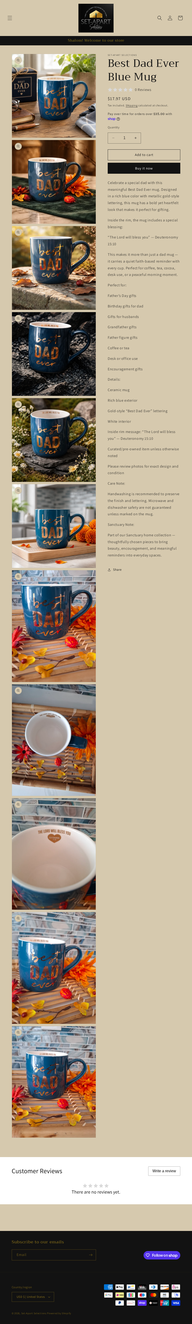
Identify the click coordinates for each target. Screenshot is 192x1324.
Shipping (132, 105)
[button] (10, 18)
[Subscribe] (90, 1254)
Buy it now (144, 168)
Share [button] (117, 569)
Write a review (164, 1171)
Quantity (113, 127)
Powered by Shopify (59, 1313)
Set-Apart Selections (34, 1313)
